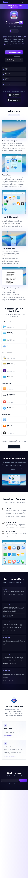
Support (22, 2)
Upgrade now (13, 7)
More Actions (14, 446)
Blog (17, 2)
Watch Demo (15, 31)
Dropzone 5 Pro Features (14, 63)
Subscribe (23, 780)
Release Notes (17, 56)
